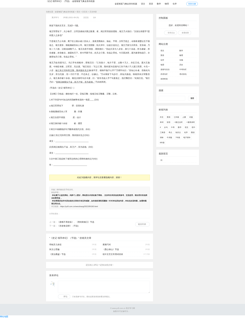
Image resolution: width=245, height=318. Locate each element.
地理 (162, 65)
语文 (143, 4)
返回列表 (142, 224)
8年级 (162, 143)
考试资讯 (183, 74)
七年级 (176, 117)
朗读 (193, 132)
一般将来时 (190, 122)
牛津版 (169, 137)
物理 (167, 4)
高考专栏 (164, 74)
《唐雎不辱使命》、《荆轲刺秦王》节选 (75, 222)
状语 (168, 122)
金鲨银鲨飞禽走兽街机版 (126, 4)
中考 (173, 127)
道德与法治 (165, 69)
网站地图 (4, 316)
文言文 (85, 12)
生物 (181, 60)
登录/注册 (192, 4)
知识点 (178, 132)
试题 (191, 117)
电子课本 (187, 137)
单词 (161, 122)
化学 (175, 4)
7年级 (177, 137)
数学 (159, 4)
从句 (166, 127)
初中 (193, 127)
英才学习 (55, 17)
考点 (170, 132)
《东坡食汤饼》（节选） (68, 226)
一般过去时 (178, 122)
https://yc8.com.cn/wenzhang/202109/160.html (79, 206)
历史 (181, 65)
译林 (161, 137)
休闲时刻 (164, 79)
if (160, 127)
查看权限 (185, 33)
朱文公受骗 (54, 249)
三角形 (162, 132)
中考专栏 (183, 69)
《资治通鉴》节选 (57, 254)
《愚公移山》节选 (111, 249)
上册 (184, 117)
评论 (65, 296)
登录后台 (171, 33)
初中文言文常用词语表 (113, 254)
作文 (161, 117)
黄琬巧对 (107, 244)
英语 (151, 4)
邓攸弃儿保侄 (55, 244)
